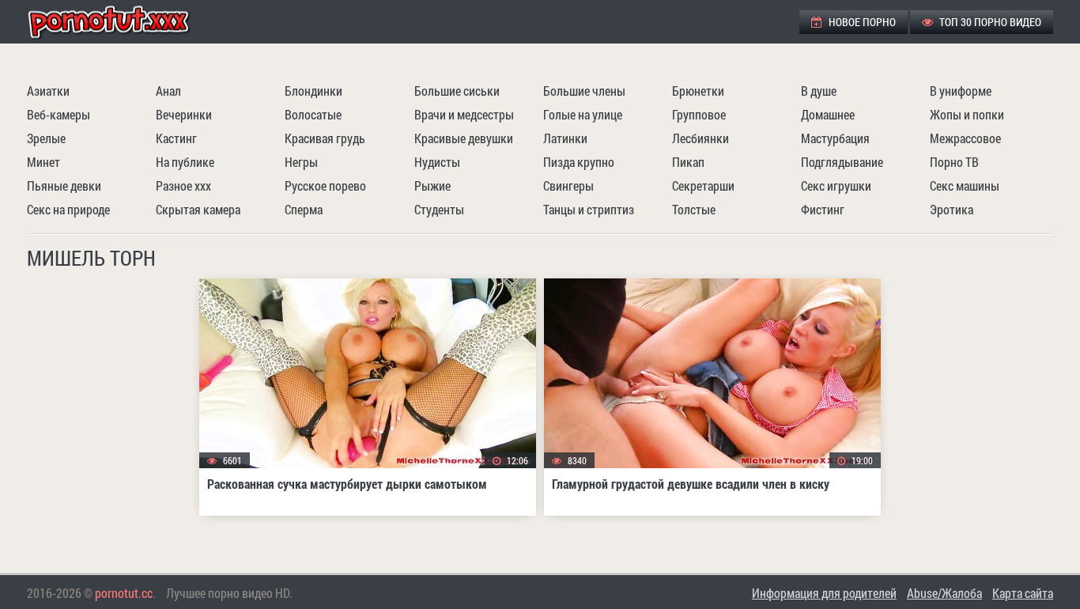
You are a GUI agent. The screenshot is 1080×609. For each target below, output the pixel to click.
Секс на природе (68, 209)
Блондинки (313, 90)
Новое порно (861, 21)
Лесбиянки (700, 138)
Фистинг (822, 209)
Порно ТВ (954, 161)
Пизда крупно (578, 161)
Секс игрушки (836, 185)
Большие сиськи (457, 90)
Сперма (304, 209)
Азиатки (48, 90)
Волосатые (313, 114)
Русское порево (325, 185)
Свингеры (568, 185)
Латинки (565, 138)
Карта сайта (1022, 592)
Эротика (951, 209)
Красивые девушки (463, 138)
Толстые (694, 209)
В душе (818, 90)
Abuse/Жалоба (944, 592)
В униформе (960, 90)
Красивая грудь (325, 138)
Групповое (699, 114)
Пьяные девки (64, 185)
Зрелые (46, 138)
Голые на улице (582, 114)
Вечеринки (184, 114)
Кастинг (176, 138)
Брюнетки (698, 90)
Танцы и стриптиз (588, 209)
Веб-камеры (58, 114)
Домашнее (828, 114)
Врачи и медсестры (464, 114)
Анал (168, 90)
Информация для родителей (824, 592)
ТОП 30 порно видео (989, 21)
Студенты (439, 209)
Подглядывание (842, 161)
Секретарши (703, 185)
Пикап (688, 161)
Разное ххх (183, 185)
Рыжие (432, 185)
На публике (185, 161)
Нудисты (437, 161)
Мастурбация (835, 138)
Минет (43, 161)
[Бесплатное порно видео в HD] (122, 22)
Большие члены (584, 90)
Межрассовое (965, 138)
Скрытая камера (198, 209)
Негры (301, 161)
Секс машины (964, 185)
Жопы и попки (967, 114)
